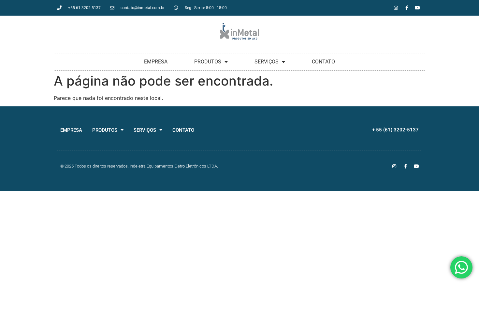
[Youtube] (417, 7)
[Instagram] (395, 7)
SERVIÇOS (266, 62)
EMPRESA (155, 62)
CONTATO (323, 62)
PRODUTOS (207, 62)
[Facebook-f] (406, 7)
